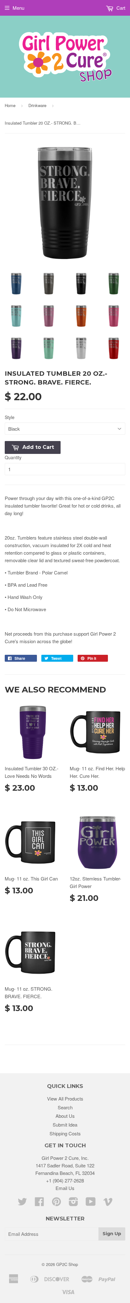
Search (65, 1107)
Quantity (13, 457)
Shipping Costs (65, 1133)
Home (10, 105)
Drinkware (37, 105)
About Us (65, 1115)
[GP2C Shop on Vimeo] (108, 1203)
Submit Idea (65, 1124)
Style (10, 417)
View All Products (65, 1098)
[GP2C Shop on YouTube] (91, 1203)
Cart (120, 7)
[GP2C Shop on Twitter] (22, 1203)
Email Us (65, 1188)
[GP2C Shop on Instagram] (73, 1203)
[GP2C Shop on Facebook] (39, 1203)
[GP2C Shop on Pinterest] (56, 1203)
